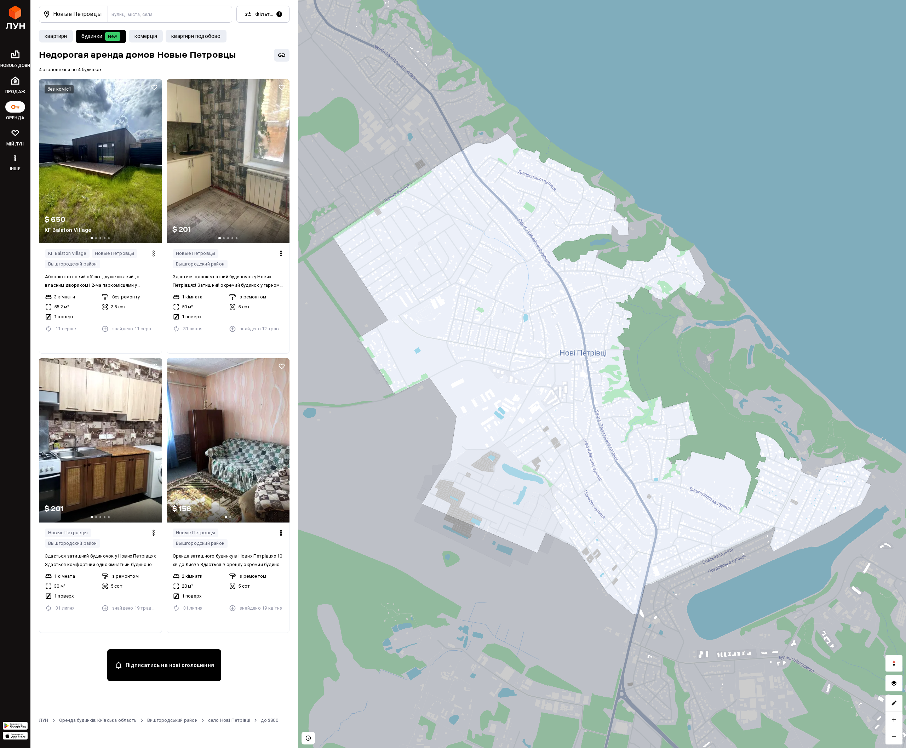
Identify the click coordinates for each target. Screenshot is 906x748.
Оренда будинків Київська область (98, 720)
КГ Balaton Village (67, 253)
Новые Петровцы (114, 253)
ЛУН (43, 720)
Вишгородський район (172, 720)
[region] (602, 374)
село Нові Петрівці (229, 720)
